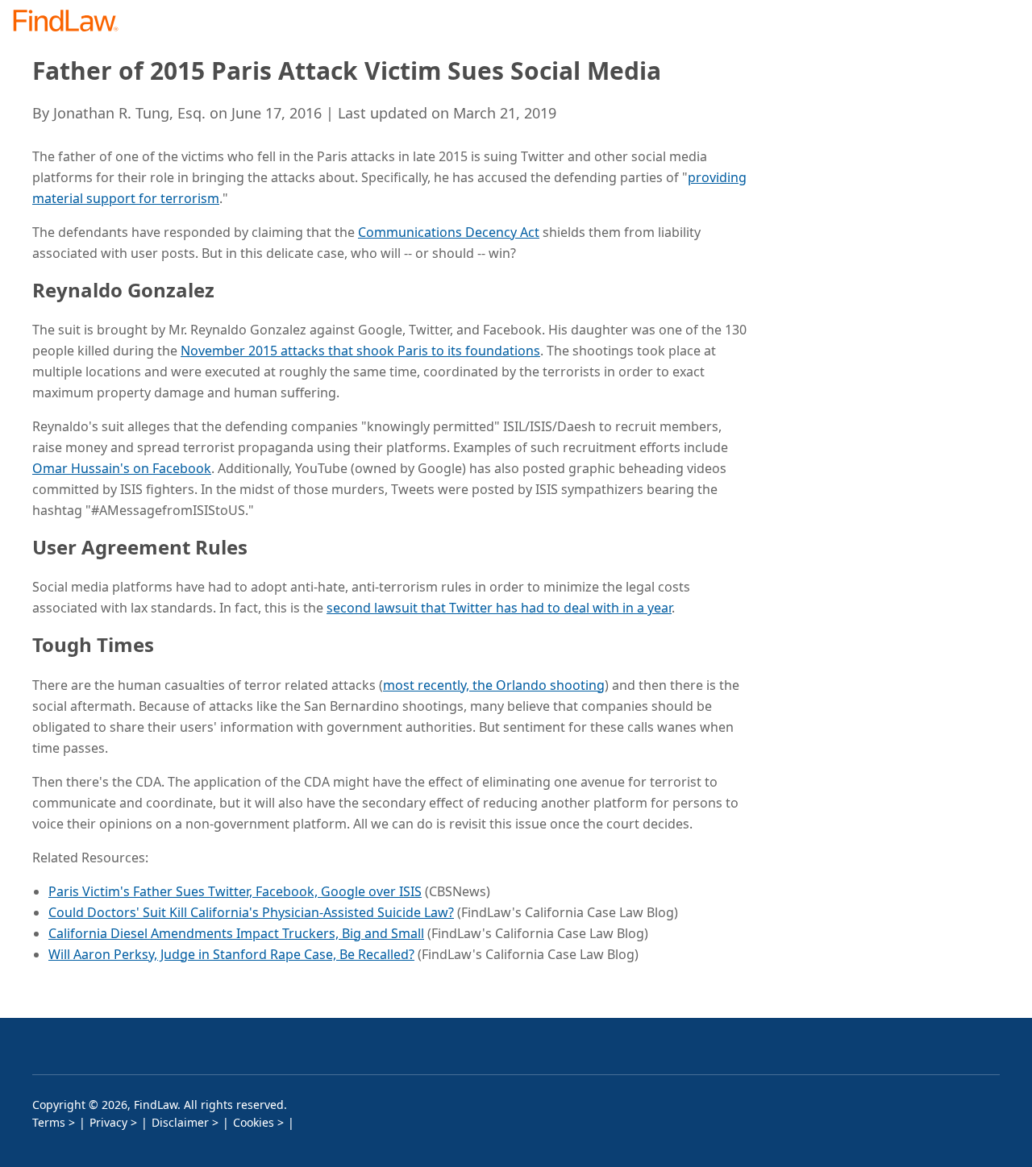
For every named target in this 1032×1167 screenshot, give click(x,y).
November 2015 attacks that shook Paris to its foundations (360, 350)
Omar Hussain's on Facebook (121, 468)
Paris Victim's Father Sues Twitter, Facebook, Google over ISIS (235, 891)
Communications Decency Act (448, 232)
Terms (48, 1122)
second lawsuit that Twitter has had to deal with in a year (499, 608)
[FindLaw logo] (72, 22)
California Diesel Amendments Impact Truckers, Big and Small (236, 933)
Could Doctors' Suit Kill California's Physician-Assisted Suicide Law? (251, 912)
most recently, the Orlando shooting (494, 685)
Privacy (108, 1122)
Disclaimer (180, 1122)
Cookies (253, 1122)
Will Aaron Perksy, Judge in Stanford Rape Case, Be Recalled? (231, 954)
